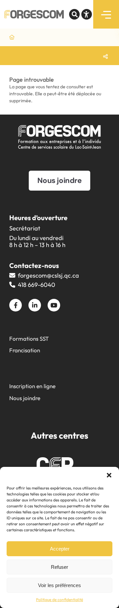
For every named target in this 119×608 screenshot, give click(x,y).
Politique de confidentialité (59, 599)
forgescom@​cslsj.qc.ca (48, 275)
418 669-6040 (36, 285)
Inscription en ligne (32, 386)
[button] (109, 475)
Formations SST (29, 338)
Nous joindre (24, 397)
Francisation (24, 350)
